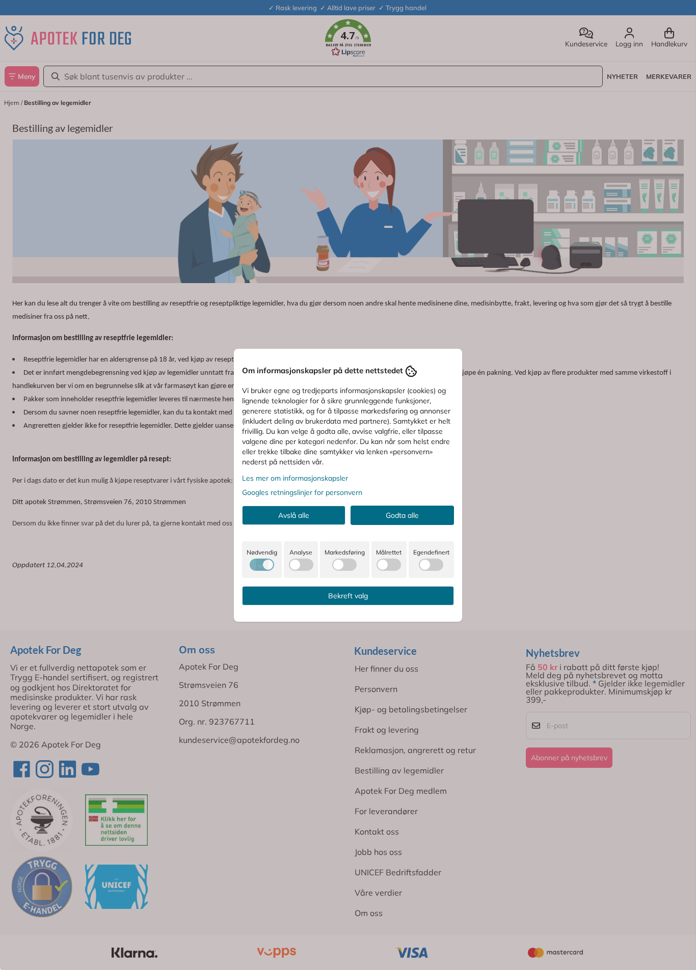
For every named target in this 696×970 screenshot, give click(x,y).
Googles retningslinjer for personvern (302, 492)
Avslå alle (293, 515)
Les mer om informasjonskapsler (295, 478)
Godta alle (402, 515)
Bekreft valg (348, 595)
